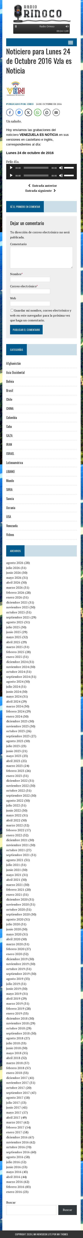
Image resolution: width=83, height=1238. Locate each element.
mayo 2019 (13, 993)
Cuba (9, 426)
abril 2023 (13, 761)
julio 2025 (13, 627)
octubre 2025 (15, 612)
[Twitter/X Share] (28, 112)
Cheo (30, 104)
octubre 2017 (15, 1088)
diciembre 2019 (17, 959)
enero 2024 (14, 716)
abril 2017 (13, 1117)
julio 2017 (13, 1102)
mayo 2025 (13, 637)
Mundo (10, 480)
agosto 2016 (14, 1157)
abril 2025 (13, 642)
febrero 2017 (15, 1127)
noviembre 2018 (17, 1023)
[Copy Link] (47, 112)
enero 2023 (14, 776)
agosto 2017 (14, 1097)
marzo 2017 (14, 1122)
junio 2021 (13, 870)
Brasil (9, 390)
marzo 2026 (14, 587)
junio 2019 (13, 988)
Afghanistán (13, 363)
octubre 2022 (15, 790)
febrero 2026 (15, 592)
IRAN (9, 444)
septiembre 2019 (18, 974)
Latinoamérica (14, 462)
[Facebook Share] (10, 112)
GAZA (9, 435)
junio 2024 (13, 691)
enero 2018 (14, 1073)
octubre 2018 (15, 1028)
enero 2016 (14, 1192)
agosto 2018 (14, 1038)
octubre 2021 (15, 850)
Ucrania (10, 507)
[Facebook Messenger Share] (19, 112)
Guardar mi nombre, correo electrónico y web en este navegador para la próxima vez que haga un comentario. (40, 315)
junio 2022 (13, 810)
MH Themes (62, 1234)
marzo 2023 (14, 766)
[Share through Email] (56, 112)
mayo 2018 (13, 1053)
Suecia (10, 498)
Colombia (11, 417)
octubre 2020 (15, 909)
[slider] (69, 167)
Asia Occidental (15, 372)
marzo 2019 (14, 1003)
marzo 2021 (14, 885)
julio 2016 (13, 1162)
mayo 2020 (13, 934)
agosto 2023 (14, 741)
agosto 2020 (14, 919)
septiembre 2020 (18, 914)
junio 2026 (13, 572)
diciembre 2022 (17, 780)
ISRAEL (10, 453)
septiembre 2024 (18, 677)
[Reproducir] (11, 168)
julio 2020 (13, 924)
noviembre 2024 (17, 667)
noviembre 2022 (17, 785)
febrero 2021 (15, 889)
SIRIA (9, 489)
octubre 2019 (15, 969)
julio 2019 (13, 984)
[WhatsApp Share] (37, 112)
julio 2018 (13, 1043)
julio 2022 (13, 805)
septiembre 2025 (18, 617)
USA (8, 516)
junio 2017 (13, 1107)
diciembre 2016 (17, 1137)
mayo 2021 (13, 875)
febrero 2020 (15, 949)
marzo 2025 (14, 647)
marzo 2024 (14, 706)
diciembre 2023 (17, 721)
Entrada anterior (44, 185)
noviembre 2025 (17, 607)
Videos (10, 534)
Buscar (11, 1202)
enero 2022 (14, 835)
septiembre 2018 (18, 1033)
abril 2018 (13, 1058)
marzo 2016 (14, 1182)
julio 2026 (13, 568)
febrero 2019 (15, 1008)
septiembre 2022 (18, 795)
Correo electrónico (23, 286)
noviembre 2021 (17, 845)
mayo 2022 (13, 815)
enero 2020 (14, 954)
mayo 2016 (13, 1172)
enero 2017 (14, 1132)
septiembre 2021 (18, 855)
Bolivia (10, 381)
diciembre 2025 (17, 602)
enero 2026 (14, 597)
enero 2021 (14, 894)
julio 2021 (13, 865)
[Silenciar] (61, 168)
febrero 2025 (15, 652)
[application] (41, 168)
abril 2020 (13, 939)
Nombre (15, 274)
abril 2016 (13, 1177)
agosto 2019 (14, 979)
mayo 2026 (13, 577)
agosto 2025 (14, 622)
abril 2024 (13, 701)
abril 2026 (13, 582)
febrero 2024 (15, 711)
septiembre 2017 (18, 1093)
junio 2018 (13, 1048)
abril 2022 (13, 820)
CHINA (10, 408)
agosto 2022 (14, 800)
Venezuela (12, 525)
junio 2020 (13, 929)
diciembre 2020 (17, 899)
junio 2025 (13, 632)
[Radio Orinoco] (41, 13)
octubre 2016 (15, 1147)
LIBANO (10, 471)
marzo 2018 (14, 1063)
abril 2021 (13, 880)
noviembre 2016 (17, 1142)
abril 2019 (13, 998)
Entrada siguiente (38, 190)
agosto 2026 (14, 563)
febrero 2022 (15, 830)
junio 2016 (13, 1167)
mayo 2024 (13, 696)
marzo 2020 (14, 944)
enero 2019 (14, 1013)
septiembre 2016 (18, 1152)
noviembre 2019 (17, 964)
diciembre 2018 (17, 1018)
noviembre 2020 (17, 904)
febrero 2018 (15, 1068)
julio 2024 (13, 686)
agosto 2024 (14, 681)
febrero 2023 (15, 771)
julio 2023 (13, 746)
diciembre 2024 (17, 662)
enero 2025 (14, 657)
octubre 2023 (15, 731)
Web (13, 298)
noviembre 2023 (17, 726)
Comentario (18, 244)
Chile (9, 399)
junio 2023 (13, 751)
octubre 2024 (15, 672)
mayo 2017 (13, 1112)
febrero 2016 (15, 1187)
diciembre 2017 (17, 1078)
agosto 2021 (14, 860)
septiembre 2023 (18, 736)
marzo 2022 (14, 825)
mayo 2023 (13, 756)
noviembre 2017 (17, 1082)
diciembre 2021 (17, 840)
